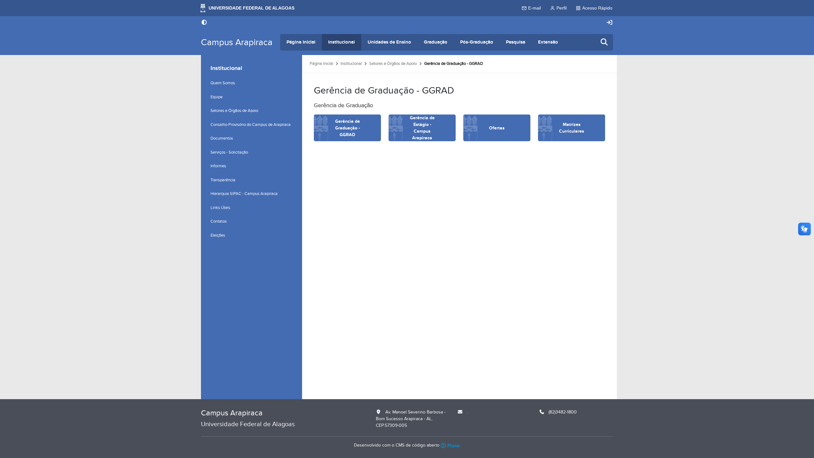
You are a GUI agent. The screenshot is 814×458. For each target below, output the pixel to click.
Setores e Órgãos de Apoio (393, 63)
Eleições (217, 235)
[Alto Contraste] (204, 23)
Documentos (221, 138)
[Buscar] (604, 42)
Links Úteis (220, 207)
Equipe (216, 97)
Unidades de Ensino (389, 42)
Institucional (341, 42)
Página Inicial (300, 42)
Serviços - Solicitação (229, 152)
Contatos (218, 221)
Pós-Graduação (476, 42)
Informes (218, 166)
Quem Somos (222, 83)
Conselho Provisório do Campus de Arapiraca (250, 124)
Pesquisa (515, 42)
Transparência (222, 180)
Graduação (435, 42)
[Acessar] (609, 22)
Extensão (548, 42)
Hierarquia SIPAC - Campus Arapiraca (244, 193)
